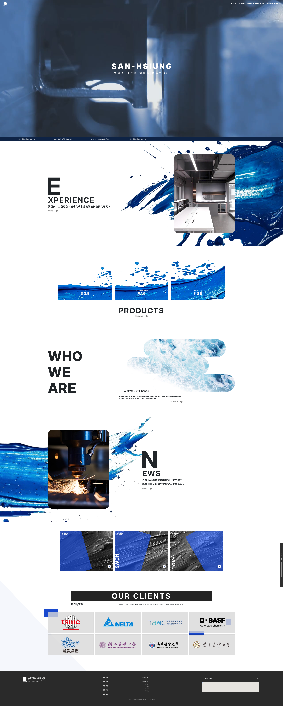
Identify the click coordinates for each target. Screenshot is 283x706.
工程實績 (249, 3)
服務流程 (256, 3)
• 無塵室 (146, 690)
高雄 (29, 681)
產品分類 (145, 682)
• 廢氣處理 (146, 688)
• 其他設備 (146, 692)
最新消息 (263, 3)
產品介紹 (234, 3)
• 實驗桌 (146, 684)
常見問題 (270, 3)
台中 (33, 681)
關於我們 (242, 3)
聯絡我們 (277, 3)
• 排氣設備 (146, 686)
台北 (37, 681)
